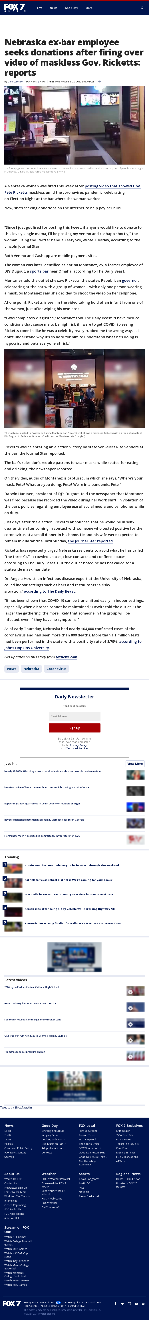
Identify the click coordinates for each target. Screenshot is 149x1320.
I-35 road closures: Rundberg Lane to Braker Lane (32, 1019)
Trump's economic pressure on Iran (24, 1051)
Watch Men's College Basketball (16, 1266)
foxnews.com (66, 657)
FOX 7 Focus (123, 1139)
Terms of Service (77, 748)
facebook (115, 1304)
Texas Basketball (89, 1196)
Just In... (10, 763)
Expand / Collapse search (142, 8)
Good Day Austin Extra (92, 1152)
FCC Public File (12, 1209)
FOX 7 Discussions (127, 1157)
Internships (10, 1200)
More (89, 8)
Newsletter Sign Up (15, 1187)
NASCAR (84, 1192)
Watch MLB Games (15, 1249)
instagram (129, 1304)
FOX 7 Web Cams (52, 1198)
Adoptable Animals (53, 1148)
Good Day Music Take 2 (93, 1157)
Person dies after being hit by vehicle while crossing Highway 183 (70, 909)
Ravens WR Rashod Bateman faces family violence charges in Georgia (44, 819)
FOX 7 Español (87, 1139)
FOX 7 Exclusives (129, 1125)
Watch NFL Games (15, 1237)
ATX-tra (120, 1161)
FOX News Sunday (15, 1152)
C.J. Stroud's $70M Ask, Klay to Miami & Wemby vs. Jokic (35, 1035)
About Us (11, 1174)
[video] (135, 991)
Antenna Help (12, 1218)
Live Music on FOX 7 (54, 1143)
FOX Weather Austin (90, 1148)
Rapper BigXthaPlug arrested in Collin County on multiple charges (42, 803)
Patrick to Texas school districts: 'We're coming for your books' (68, 880)
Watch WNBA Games (16, 1280)
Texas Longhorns (89, 1179)
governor (130, 280)
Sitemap (9, 1157)
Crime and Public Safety (18, 1148)
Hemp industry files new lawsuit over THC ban (30, 1003)
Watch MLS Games (15, 1284)
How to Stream (88, 1130)
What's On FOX (13, 1179)
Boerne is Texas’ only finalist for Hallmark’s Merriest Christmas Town (73, 923)
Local (7, 1130)
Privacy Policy (78, 745)
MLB (81, 1187)
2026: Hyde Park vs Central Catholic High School (31, 987)
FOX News (31, 81)
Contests (47, 1152)
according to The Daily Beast (49, 591)
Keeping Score (50, 1135)
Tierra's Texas (87, 1135)
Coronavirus (56, 669)
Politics (8, 1143)
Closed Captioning (15, 1205)
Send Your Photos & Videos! (54, 1192)
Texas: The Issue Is (127, 1143)
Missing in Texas (126, 1152)
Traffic (8, 1135)
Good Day (50, 1125)
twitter (122, 1304)
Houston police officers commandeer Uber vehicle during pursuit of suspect (48, 787)
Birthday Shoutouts (53, 1130)
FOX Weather (49, 1203)
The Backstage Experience (87, 1162)
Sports (84, 1174)
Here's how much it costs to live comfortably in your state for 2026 (42, 835)
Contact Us (10, 1183)
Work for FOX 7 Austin (17, 1196)
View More (135, 764)
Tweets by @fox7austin (16, 1107)
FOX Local (87, 1125)
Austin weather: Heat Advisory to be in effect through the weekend (72, 865)
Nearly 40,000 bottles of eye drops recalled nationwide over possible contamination (52, 771)
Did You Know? (50, 1207)
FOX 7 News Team (15, 1192)
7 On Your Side (125, 1135)
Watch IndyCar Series (16, 1261)
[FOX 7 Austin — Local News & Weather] (16, 7)
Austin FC (84, 1183)
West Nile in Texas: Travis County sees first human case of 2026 (69, 894)
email (143, 1304)
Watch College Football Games (18, 1243)
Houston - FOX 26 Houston (126, 1185)
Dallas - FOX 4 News (128, 1179)
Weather (49, 1174)
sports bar (39, 271)
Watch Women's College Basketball (15, 1274)
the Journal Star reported (90, 541)
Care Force (122, 1148)
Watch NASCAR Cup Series (16, 1254)
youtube (136, 1304)
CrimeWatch (123, 1130)
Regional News (128, 1174)
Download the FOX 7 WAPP (54, 1185)
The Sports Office (89, 1143)
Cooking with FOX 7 (53, 1139)
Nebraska (31, 669)
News (42, 81)
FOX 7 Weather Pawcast (56, 1179)
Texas (7, 1139)
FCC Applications (14, 1213)
